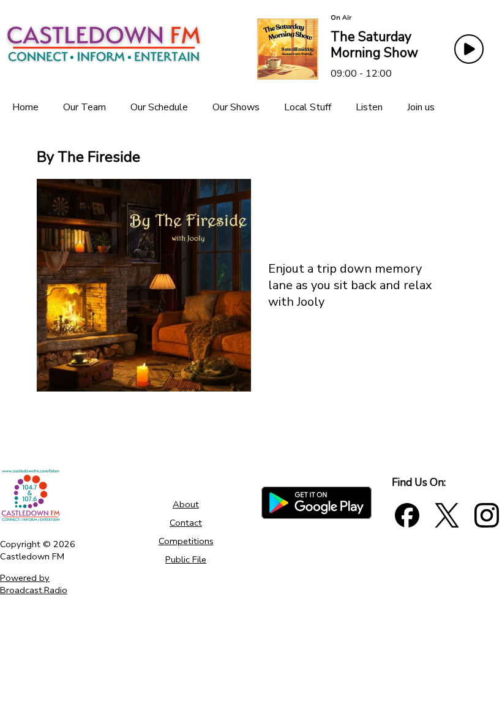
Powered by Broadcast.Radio (33, 584)
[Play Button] (469, 49)
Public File (185, 559)
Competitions (186, 541)
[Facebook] (407, 515)
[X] (447, 515)
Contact (186, 523)
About (186, 504)
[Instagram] (486, 515)
